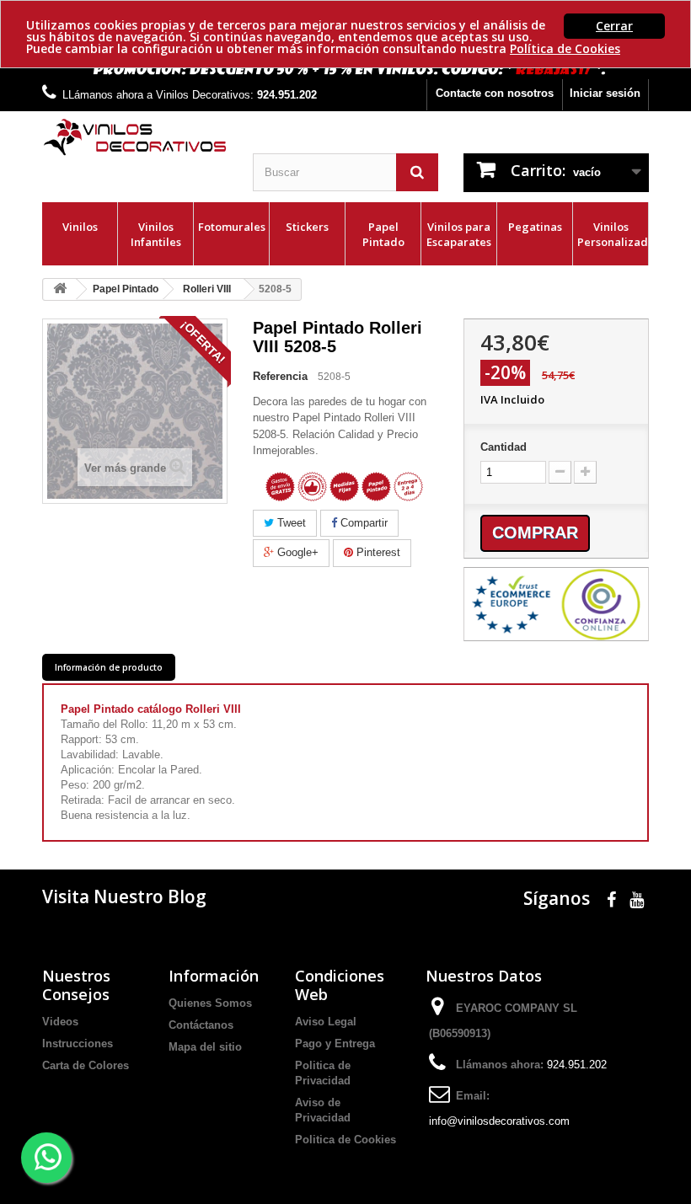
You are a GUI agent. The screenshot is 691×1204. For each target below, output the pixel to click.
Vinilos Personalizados (612, 234)
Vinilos (80, 226)
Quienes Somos (210, 1003)
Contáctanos (201, 1025)
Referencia (280, 376)
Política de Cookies (565, 48)
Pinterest (376, 552)
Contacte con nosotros (495, 93)
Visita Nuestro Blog (124, 896)
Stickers (307, 226)
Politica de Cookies (345, 1139)
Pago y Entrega (335, 1043)
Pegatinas (535, 226)
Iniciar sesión (605, 93)
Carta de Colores (85, 1065)
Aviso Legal (325, 1021)
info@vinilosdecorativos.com (499, 1121)
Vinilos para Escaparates (458, 234)
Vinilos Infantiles (156, 234)
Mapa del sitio (205, 1047)
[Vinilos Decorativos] (135, 137)
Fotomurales (231, 226)
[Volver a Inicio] (60, 289)
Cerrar (614, 26)
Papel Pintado (383, 234)
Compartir (362, 522)
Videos (60, 1021)
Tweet (290, 522)
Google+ (296, 552)
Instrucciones (77, 1043)
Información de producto (109, 667)
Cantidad (503, 447)
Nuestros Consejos (76, 985)
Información (214, 976)
